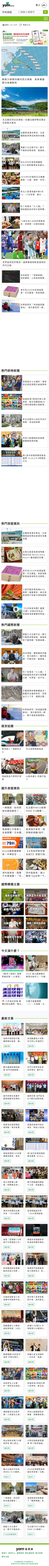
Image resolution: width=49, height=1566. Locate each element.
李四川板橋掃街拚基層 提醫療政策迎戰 (35, 1414)
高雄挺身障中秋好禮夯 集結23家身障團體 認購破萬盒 (35, 1127)
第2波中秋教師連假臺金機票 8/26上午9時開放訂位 (36, 1156)
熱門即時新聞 (10, 371)
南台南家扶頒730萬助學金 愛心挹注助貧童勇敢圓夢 (12, 1443)
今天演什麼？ (10, 951)
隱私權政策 (29, 1553)
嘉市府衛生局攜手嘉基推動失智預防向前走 (11, 1099)
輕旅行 (7, 1477)
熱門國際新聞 (10, 625)
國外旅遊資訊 (10, 788)
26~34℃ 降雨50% (20, 25)
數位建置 (39, 1553)
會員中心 (12, 1553)
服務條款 (20, 1553)
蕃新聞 (7, 1046)
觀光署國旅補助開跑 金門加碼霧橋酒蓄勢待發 (11, 1070)
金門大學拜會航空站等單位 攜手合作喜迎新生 (36, 1070)
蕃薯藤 (8, 4)
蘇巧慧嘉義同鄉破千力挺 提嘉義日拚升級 (35, 1185)
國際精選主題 (10, 884)
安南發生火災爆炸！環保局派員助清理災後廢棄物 (11, 1386)
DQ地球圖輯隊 (10, 1534)
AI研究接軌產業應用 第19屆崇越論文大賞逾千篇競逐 (36, 1443)
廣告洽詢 (5, 1557)
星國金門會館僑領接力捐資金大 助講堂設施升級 (36, 1271)
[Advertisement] (24, 341)
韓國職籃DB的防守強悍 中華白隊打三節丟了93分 (12, 1357)
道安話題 (7, 726)
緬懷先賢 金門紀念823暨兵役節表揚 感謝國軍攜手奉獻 (35, 1099)
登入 (38, 5)
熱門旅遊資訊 (10, 523)
